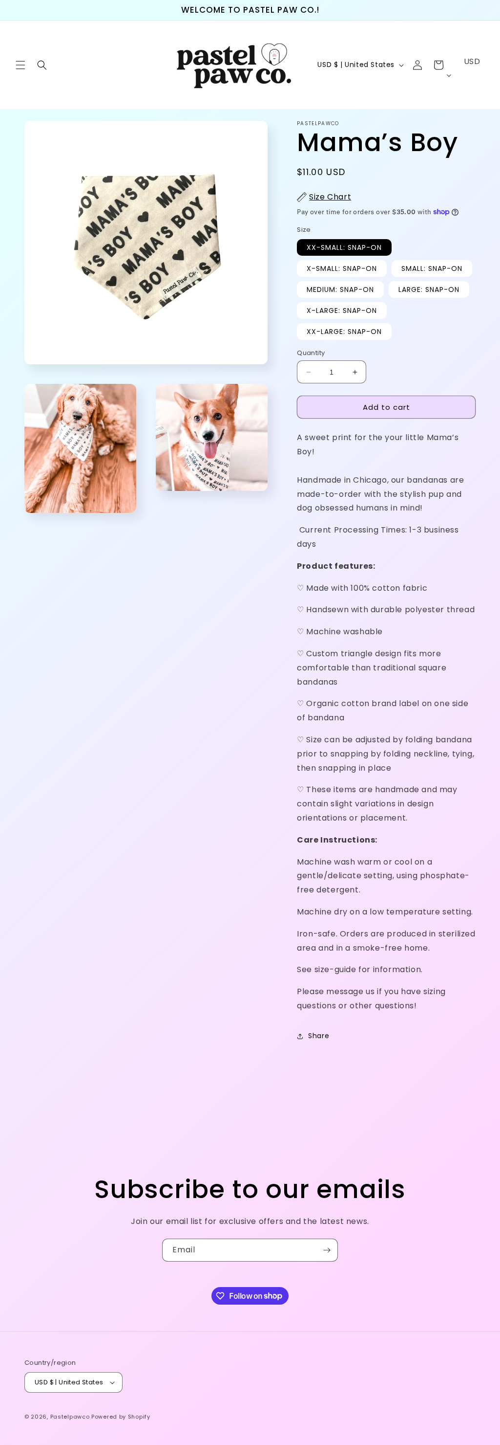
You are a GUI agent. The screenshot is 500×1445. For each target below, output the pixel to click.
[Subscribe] (326, 1250)
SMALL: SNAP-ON (431, 268)
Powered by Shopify (120, 1417)
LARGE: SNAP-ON (428, 289)
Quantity (311, 352)
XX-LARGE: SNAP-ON (344, 331)
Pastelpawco (70, 1417)
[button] (20, 65)
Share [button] (318, 1036)
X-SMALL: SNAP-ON (342, 268)
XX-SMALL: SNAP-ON (344, 247)
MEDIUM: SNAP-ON (340, 289)
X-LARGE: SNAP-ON (342, 310)
